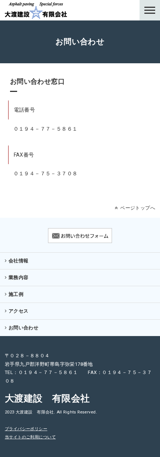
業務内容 (19, 277)
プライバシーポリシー (26, 429)
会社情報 (19, 260)
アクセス (19, 311)
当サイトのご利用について (30, 437)
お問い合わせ (24, 327)
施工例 (16, 294)
